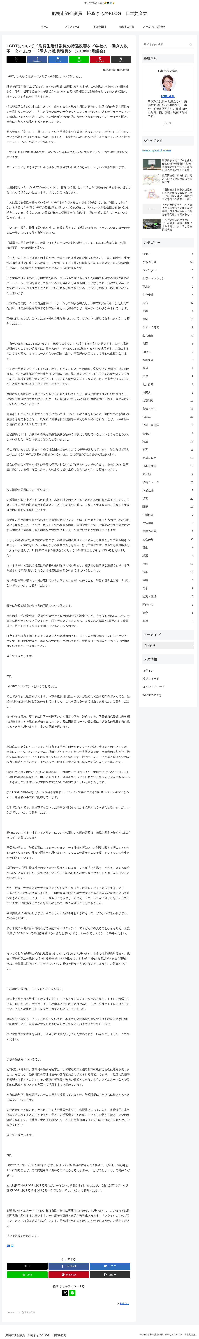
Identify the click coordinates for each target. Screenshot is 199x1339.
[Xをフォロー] (65, 1293)
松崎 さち (168, 96)
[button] (121, 59)
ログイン (148, 670)
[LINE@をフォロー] (72, 1293)
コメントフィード (153, 686)
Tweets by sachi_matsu (156, 150)
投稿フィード (150, 678)
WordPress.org (151, 695)
